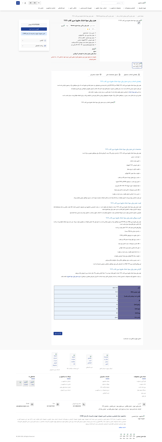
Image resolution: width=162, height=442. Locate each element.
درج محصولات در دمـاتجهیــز (102, 390)
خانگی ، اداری (73, 8)
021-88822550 (77, 406)
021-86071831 (51, 406)
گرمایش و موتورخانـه (130, 8)
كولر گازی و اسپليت (141, 381)
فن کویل (144, 396)
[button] (24, 3)
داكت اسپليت (142, 384)
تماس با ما (40, 8)
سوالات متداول (105, 384)
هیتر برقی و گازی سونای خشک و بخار (126, 16)
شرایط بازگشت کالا (104, 387)
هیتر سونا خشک (133, 92)
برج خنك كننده (142, 387)
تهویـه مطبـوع (142, 8)
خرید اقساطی (61, 8)
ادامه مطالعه (122, 427)
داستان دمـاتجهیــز (50, 8)
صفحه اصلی (140, 16)
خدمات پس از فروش (66, 390)
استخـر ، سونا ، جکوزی (101, 8)
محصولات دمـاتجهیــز (116, 8)
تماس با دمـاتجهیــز (66, 384)
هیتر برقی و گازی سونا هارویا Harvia (105, 16)
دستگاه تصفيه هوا (141, 390)
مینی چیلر (143, 393)
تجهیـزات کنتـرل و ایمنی (86, 8)
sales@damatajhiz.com (22, 406)
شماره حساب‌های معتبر (65, 387)
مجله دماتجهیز (106, 381)
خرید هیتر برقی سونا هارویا (74, 276)
